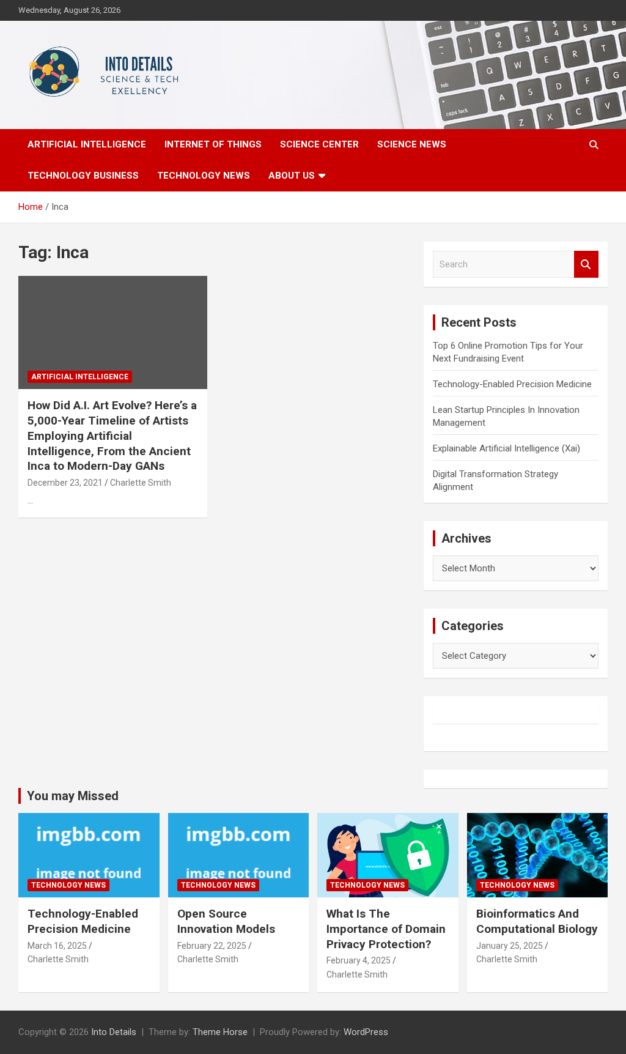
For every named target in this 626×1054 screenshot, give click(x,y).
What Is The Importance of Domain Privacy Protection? (386, 929)
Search (586, 264)
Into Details (113, 1031)
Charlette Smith (140, 483)
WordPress (366, 1031)
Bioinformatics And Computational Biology (537, 921)
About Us (291, 175)
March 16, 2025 (57, 946)
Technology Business (83, 175)
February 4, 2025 (358, 960)
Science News (411, 144)
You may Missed (73, 796)
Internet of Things (213, 144)
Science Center (319, 144)
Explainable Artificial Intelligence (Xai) (506, 448)
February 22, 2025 (211, 946)
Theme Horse (220, 1031)
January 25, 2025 (509, 946)
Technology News (203, 175)
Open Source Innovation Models (226, 921)
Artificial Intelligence (87, 144)
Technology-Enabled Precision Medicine (512, 384)
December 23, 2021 (65, 483)
